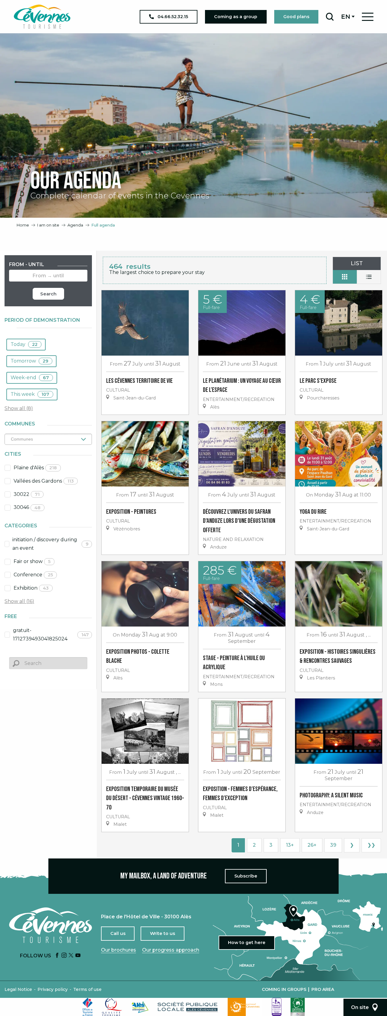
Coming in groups (284, 989)
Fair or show (32, 561)
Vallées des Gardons (44, 481)
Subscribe (245, 876)
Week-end (30, 377)
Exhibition (31, 588)
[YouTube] (78, 955)
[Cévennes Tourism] (42, 17)
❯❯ (371, 845)
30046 (27, 507)
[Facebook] (57, 955)
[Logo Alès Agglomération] (140, 1007)
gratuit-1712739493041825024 (51, 634)
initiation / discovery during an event (50, 544)
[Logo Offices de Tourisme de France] (88, 1007)
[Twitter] (71, 955)
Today (24, 344)
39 (333, 845)
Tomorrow (29, 361)
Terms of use (87, 989)
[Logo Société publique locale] (188, 1007)
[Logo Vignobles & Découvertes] (298, 1007)
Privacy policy (52, 989)
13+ (290, 845)
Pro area (322, 989)
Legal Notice (18, 989)
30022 (27, 494)
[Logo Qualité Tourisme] (112, 1007)
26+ (312, 845)
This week (30, 394)
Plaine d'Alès (35, 468)
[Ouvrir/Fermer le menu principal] (367, 17)
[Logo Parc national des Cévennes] (245, 1007)
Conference (33, 575)
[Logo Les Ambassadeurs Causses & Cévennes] (276, 1007)
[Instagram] (64, 955)
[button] (329, 17)
